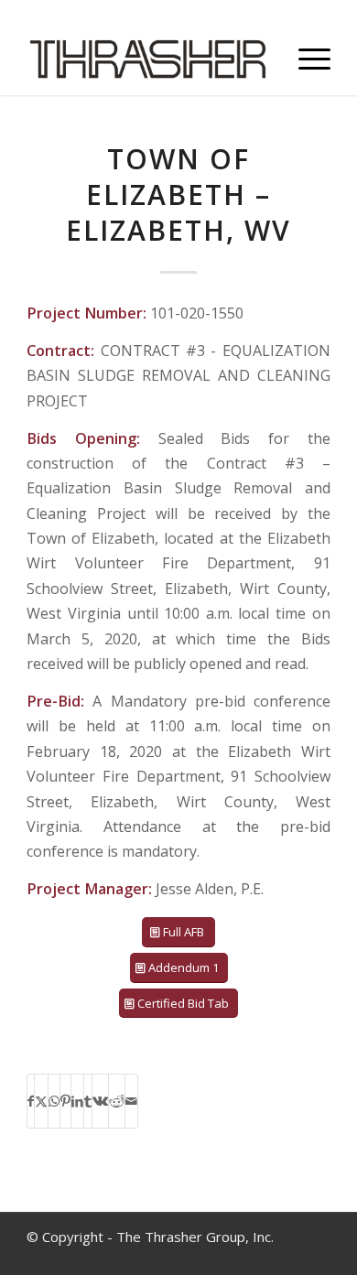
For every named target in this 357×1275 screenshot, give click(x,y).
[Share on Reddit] (116, 1101)
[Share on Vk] (100, 1101)
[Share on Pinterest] (65, 1101)
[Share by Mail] (131, 1101)
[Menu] (305, 58)
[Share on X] (41, 1101)
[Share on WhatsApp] (54, 1101)
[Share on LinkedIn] (77, 1101)
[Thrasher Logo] (148, 58)
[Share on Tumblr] (88, 1101)
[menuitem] (305, 58)
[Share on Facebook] (30, 1101)
